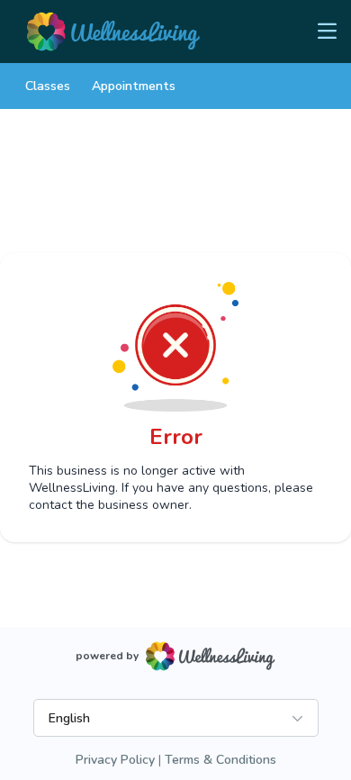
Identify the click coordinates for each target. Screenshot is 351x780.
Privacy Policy (115, 759)
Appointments (134, 86)
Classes (47, 86)
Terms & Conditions (220, 759)
